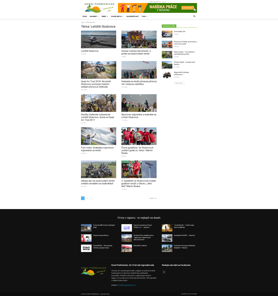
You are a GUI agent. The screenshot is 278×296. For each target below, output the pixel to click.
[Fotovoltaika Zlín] (167, 34)
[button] (194, 17)
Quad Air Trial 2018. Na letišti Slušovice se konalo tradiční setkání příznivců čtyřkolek (96, 84)
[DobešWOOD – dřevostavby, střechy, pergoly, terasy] (86, 248)
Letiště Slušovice (89, 51)
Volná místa (116, 16)
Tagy (144, 16)
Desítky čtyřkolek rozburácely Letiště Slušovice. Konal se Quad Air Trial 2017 (97, 117)
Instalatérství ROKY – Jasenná (184, 235)
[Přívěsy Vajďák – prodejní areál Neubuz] (167, 65)
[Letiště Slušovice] (98, 39)
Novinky (93, 16)
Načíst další (178, 83)
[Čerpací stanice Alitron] (86, 238)
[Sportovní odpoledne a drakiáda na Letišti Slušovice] (139, 103)
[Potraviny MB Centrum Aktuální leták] (86, 228)
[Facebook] (164, 272)
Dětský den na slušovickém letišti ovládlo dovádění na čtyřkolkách (98, 182)
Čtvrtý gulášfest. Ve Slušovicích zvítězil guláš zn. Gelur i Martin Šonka (137, 150)
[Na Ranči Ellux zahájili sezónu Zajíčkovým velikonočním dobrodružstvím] (126, 238)
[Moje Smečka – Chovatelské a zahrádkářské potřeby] (167, 54)
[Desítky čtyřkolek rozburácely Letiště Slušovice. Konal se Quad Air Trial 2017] (98, 103)
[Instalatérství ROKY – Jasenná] (167, 238)
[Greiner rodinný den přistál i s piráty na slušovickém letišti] (139, 39)
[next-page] (92, 198)
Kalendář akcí (133, 16)
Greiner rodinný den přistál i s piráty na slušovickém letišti (136, 52)
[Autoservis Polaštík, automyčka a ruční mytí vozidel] (167, 44)
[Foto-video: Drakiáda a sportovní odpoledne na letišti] (98, 136)
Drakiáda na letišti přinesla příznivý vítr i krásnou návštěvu (139, 82)
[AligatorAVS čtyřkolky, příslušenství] (167, 75)
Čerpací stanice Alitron (101, 235)
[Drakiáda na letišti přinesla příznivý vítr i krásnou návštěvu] (139, 70)
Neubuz (124, 47)
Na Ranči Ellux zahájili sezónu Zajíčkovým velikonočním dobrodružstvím (144, 237)
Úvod (85, 16)
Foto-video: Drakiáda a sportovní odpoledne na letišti (97, 149)
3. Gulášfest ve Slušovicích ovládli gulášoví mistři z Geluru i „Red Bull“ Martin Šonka (138, 184)
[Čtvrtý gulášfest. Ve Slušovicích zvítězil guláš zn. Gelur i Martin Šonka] (139, 136)
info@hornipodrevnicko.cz (127, 285)
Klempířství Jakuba (140, 245)
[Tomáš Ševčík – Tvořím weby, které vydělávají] (167, 228)
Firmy (104, 16)
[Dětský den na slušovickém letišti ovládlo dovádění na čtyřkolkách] (98, 169)
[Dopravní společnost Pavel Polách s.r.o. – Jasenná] (126, 228)
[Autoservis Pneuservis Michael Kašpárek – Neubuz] (167, 248)
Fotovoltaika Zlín (179, 31)
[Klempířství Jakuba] (126, 248)
